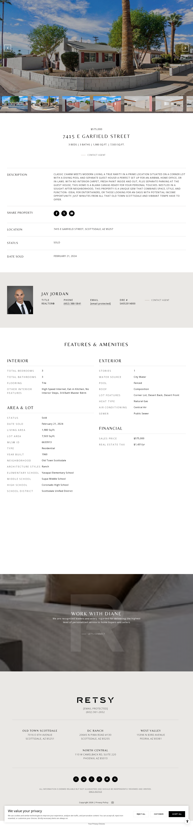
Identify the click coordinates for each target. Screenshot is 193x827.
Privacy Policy (102, 802)
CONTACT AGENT (160, 300)
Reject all (141, 814)
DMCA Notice (95, 792)
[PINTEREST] (115, 779)
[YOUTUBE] (107, 779)
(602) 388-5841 (72, 303)
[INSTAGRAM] (99, 779)
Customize (158, 814)
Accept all (177, 814)
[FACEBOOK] (76, 779)
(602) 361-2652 (95, 712)
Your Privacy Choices (96, 824)
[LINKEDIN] (84, 779)
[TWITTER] (91, 779)
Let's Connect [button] (96, 634)
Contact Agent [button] (96, 155)
